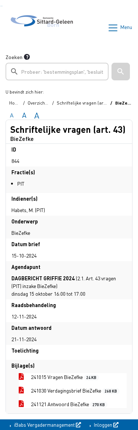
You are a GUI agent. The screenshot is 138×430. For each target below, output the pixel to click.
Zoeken (14, 57)
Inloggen (103, 424)
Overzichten (40, 103)
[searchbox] (57, 71)
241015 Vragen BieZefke (63, 376)
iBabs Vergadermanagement (44, 424)
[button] (121, 71)
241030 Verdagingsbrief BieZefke (73, 390)
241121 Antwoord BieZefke (67, 404)
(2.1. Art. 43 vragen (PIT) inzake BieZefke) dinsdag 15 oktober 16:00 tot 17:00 (63, 286)
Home (15, 103)
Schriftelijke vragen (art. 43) (85, 103)
